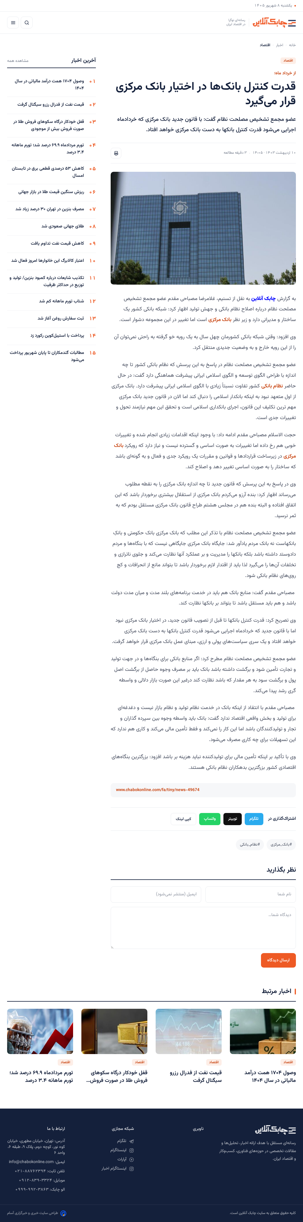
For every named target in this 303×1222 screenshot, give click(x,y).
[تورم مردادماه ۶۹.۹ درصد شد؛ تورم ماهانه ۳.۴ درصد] (40, 1031)
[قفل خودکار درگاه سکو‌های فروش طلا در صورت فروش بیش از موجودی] (114, 1031)
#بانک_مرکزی (281, 844)
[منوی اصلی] (13, 22)
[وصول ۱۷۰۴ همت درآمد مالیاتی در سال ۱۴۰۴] (263, 1031)
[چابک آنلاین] (255, 1130)
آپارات (121, 1159)
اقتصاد (288, 60)
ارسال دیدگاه (278, 960)
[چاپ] (116, 153)
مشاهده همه (17, 61)
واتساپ (210, 819)
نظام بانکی (272, 386)
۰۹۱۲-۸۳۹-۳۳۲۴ (35, 1180)
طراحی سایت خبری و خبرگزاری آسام (32, 1213)
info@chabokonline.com (31, 1162)
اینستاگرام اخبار (113, 1169)
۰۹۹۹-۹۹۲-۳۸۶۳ (32, 1189)
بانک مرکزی (219, 320)
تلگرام (254, 819)
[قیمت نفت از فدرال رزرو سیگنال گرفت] (189, 1031)
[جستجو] (27, 22)
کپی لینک (183, 819)
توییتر (232, 819)
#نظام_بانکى (250, 844)
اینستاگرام (118, 1150)
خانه (292, 45)
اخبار (279, 45)
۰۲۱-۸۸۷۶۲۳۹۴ (30, 1171)
